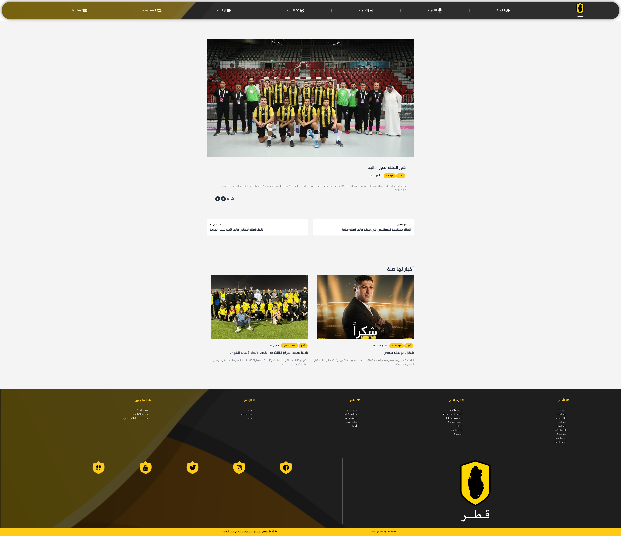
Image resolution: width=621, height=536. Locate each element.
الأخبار (365, 10)
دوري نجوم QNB (454, 418)
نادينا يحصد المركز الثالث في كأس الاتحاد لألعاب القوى (269, 352)
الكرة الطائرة (560, 430)
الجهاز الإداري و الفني (451, 414)
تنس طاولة (561, 438)
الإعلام (223, 10)
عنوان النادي (351, 418)
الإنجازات (458, 434)
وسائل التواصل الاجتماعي (135, 418)
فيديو (249, 418)
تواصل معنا (77, 10)
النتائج (459, 426)
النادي (434, 10)
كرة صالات (561, 434)
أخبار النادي (561, 410)
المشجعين (150, 10)
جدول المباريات (455, 422)
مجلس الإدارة (350, 414)
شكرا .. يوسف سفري (399, 352)
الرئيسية (501, 10)
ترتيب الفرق (456, 430)
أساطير (354, 426)
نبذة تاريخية (351, 410)
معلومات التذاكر (140, 414)
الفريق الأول (456, 410)
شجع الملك (142, 410)
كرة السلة (561, 426)
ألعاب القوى (289, 346)
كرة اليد (389, 176)
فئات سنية (561, 418)
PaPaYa (392, 531)
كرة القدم (294, 10)
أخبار (401, 176)
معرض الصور (246, 414)
